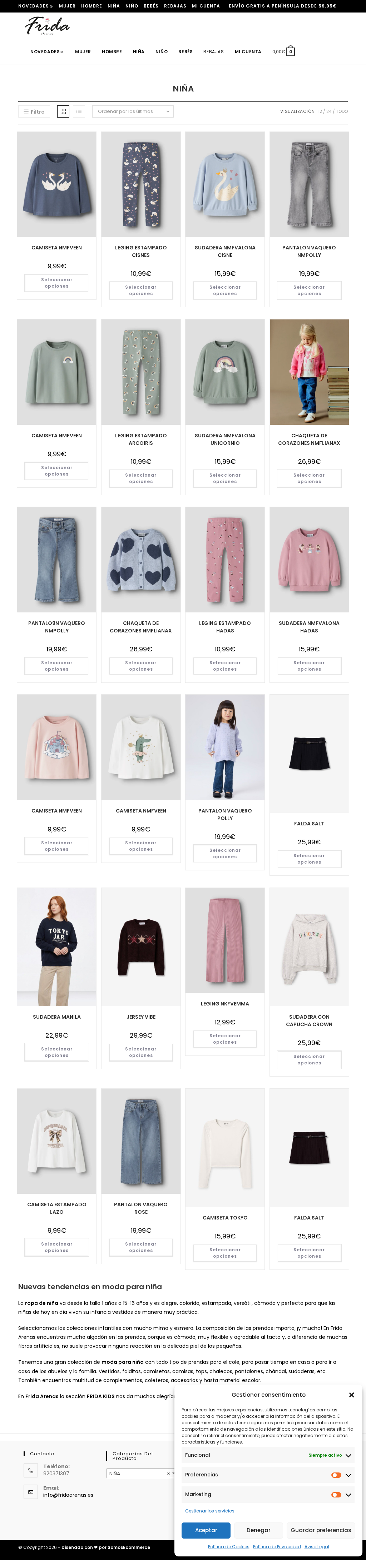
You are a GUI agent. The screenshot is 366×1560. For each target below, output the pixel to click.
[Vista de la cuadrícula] (63, 111)
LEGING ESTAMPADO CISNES (141, 251)
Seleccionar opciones (57, 283)
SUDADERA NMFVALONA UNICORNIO (225, 439)
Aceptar (206, 1530)
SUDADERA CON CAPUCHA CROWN (309, 1020)
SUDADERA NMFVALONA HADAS (309, 627)
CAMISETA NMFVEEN (56, 247)
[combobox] (142, 1473)
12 (320, 111)
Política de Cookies (228, 1547)
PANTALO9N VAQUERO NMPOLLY (56, 627)
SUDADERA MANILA (57, 1016)
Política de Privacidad (277, 1547)
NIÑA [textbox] (139, 1473)
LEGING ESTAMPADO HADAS (225, 627)
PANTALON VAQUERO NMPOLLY (309, 251)
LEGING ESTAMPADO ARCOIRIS (141, 439)
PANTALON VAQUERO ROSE (141, 1208)
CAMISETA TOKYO (225, 1217)
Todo (342, 111)
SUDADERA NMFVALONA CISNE (225, 251)
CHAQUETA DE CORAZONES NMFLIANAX (309, 439)
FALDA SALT (309, 823)
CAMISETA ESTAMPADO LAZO (56, 1208)
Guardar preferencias (321, 1530)
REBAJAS (175, 6)
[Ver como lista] (79, 111)
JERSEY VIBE (141, 1016)
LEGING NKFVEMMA (225, 1003)
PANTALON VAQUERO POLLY (225, 814)
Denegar (259, 1530)
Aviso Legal (317, 1547)
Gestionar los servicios (209, 1511)
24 (329, 111)
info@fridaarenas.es (68, 1495)
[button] (351, 1394)
